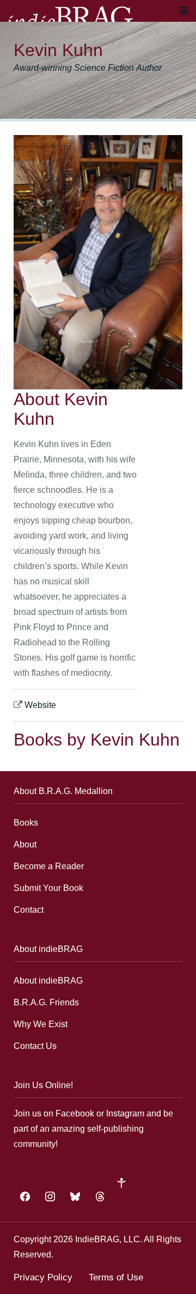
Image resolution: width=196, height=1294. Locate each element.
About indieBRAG (48, 980)
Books (26, 822)
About (25, 844)
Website (40, 705)
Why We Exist (41, 1024)
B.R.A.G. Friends (46, 1002)
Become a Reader (49, 866)
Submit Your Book (48, 888)
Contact (29, 909)
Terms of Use (116, 1277)
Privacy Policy (43, 1277)
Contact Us (35, 1046)
